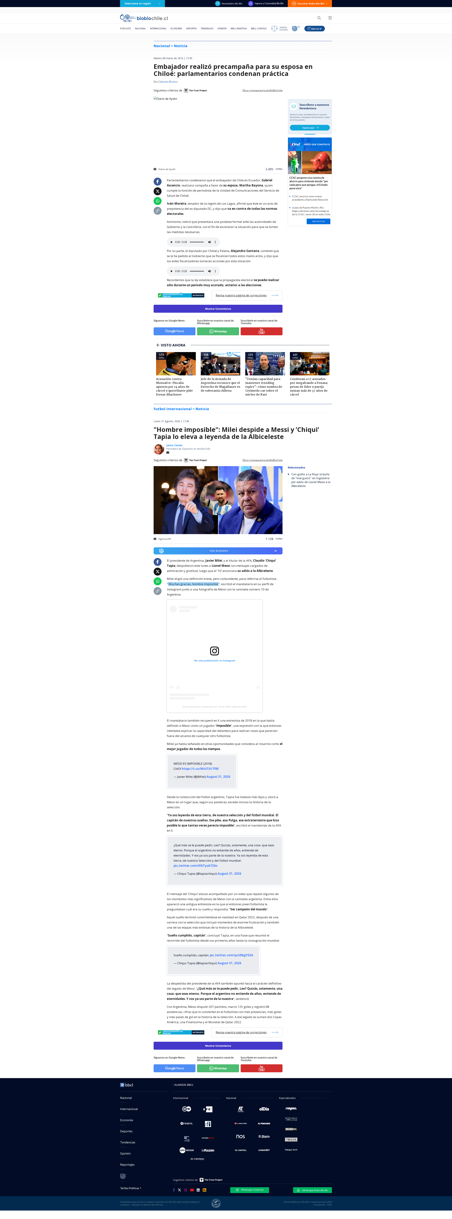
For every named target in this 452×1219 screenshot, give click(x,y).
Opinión (222, 28)
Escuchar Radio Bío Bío (311, 3)
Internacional (158, 28)
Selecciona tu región (138, 3)
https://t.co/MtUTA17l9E (200, 769)
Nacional (140, 28)
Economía (176, 28)
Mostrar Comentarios (218, 308)
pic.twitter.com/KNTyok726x (195, 866)
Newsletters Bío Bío (232, 3)
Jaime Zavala (174, 445)
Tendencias (207, 28)
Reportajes (127, 1165)
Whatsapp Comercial (252, 1189)
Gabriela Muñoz (168, 82)
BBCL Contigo (259, 28)
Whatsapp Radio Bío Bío (315, 1190)
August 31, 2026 (218, 777)
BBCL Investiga (239, 28)
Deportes (191, 28)
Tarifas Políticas (129, 1188)
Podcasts (125, 28)
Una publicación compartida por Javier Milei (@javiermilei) (214, 706)
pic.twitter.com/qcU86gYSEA (231, 955)
